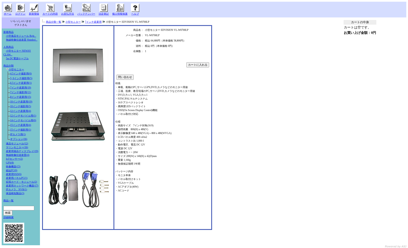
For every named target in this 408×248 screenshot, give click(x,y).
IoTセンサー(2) (14, 158)
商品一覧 (8, 200)
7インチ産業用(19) (20, 87)
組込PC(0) (11, 170)
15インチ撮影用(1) (20, 129)
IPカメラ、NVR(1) (16, 189)
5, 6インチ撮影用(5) (21, 78)
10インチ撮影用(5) (20, 106)
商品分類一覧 (53, 21)
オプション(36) (18, 139)
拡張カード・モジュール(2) (21, 181)
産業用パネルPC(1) (16, 178)
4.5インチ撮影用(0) (21, 73)
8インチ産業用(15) (20, 96)
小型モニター (16, 69)
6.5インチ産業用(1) (21, 82)
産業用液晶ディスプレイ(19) (22, 151)
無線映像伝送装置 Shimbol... (21, 39)
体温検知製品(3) (15, 193)
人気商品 (8, 47)
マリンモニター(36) (17, 147)
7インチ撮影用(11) (20, 92)
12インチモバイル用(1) (23, 115)
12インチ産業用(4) (20, 111)
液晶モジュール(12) (17, 143)
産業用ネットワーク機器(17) (22, 185)
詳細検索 (8, 217)
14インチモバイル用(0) (23, 120)
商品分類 (8, 65)
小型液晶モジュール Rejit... (21, 35)
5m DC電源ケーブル (17, 58)
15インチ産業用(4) (20, 125)
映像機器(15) (13, 166)
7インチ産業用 (93, 21)
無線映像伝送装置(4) (17, 155)
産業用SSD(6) (13, 174)
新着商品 (8, 32)
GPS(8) (10, 162)
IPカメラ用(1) (18, 134)
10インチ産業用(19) (21, 101)
